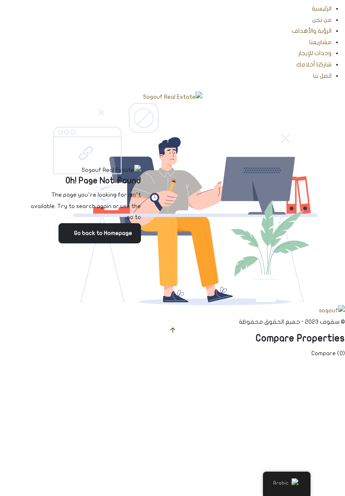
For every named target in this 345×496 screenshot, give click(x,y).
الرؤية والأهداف (312, 31)
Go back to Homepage (103, 233)
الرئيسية (322, 8)
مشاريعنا (320, 42)
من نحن (322, 20)
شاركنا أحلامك (314, 64)
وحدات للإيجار (315, 53)
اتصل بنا (322, 76)
